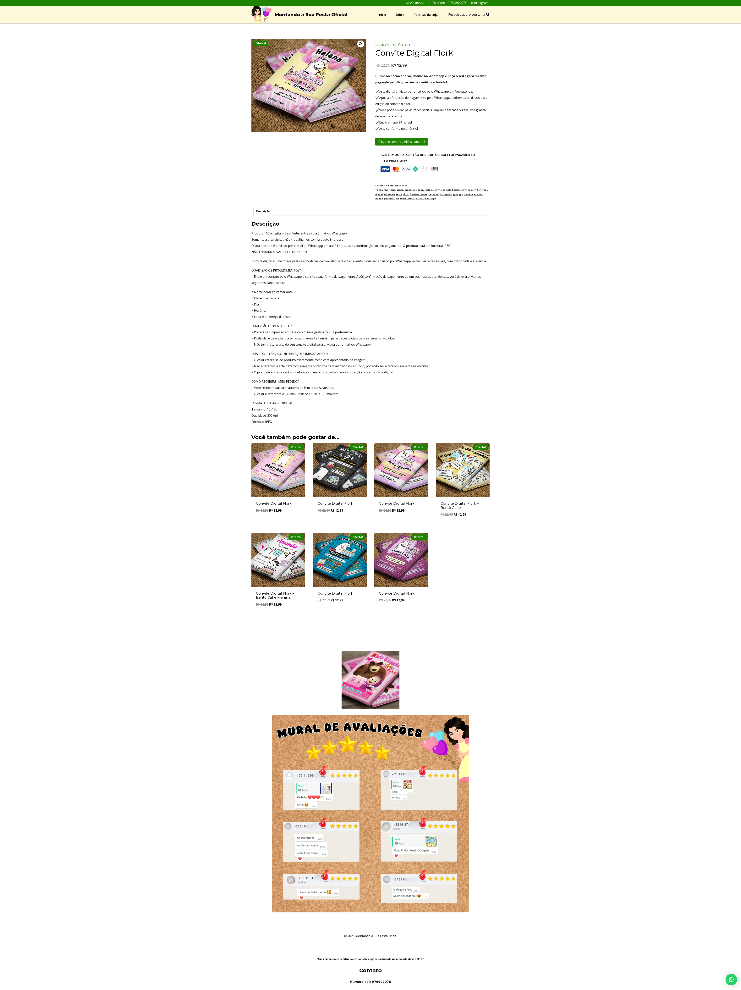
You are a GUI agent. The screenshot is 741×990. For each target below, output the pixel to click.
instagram (446, 194)
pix (397, 198)
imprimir (434, 194)
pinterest (389, 198)
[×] (731, 979)
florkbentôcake (418, 194)
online (379, 198)
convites (465, 189)
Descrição (263, 211)
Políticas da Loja (426, 15)
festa (399, 194)
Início (382, 15)
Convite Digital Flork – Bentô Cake (460, 505)
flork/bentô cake (393, 45)
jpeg (455, 194)
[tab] (263, 211)
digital (379, 194)
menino (478, 194)
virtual (419, 198)
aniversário (388, 189)
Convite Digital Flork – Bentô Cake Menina (275, 595)
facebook (389, 194)
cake (420, 189)
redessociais (407, 198)
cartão (428, 189)
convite (437, 189)
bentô (400, 189)
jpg (461, 194)
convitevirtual (479, 189)
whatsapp (430, 198)
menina (468, 194)
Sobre (399, 15)
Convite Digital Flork (274, 503)
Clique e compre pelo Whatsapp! (401, 142)
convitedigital (451, 189)
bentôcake (410, 189)
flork (406, 194)
